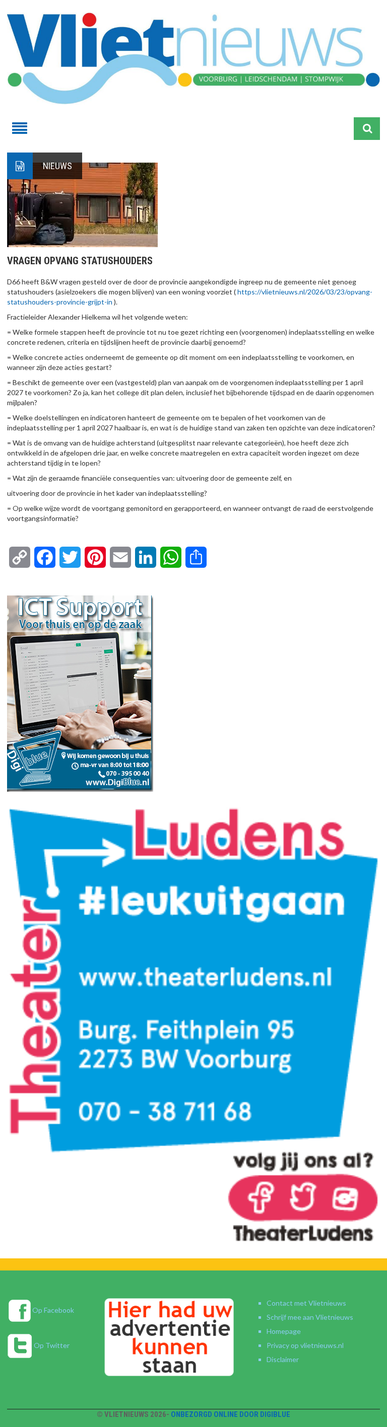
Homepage (284, 1331)
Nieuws (57, 166)
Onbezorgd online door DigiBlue (230, 1414)
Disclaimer (283, 1359)
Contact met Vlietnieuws (306, 1303)
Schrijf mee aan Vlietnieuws (310, 1317)
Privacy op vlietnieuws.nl (305, 1345)
